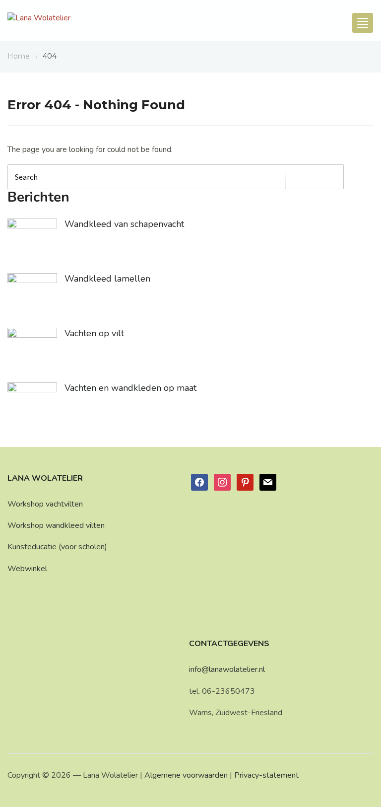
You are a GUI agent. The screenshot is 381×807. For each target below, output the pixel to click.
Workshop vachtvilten (45, 504)
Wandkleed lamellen (107, 279)
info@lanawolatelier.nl (227, 669)
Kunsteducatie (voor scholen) (57, 546)
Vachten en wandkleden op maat (130, 388)
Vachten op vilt (94, 333)
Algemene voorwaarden (186, 775)
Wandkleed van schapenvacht (124, 224)
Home (18, 56)
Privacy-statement (266, 775)
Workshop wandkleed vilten (56, 525)
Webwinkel (27, 568)
